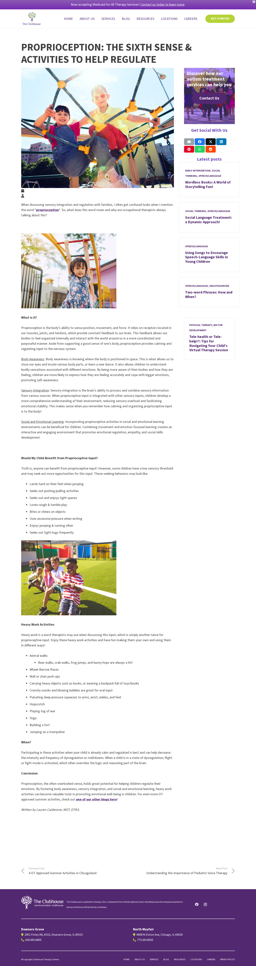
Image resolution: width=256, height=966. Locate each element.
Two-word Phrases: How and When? (208, 295)
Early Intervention (197, 171)
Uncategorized (219, 286)
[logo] (42, 902)
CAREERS (211, 959)
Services (154, 959)
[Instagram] (205, 904)
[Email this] (189, 141)
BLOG (166, 959)
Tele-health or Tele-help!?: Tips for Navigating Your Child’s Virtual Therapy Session (208, 343)
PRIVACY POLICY (227, 959)
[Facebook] (197, 904)
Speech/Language (209, 176)
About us (140, 959)
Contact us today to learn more (162, 4)
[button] (118, 19)
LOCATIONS (196, 959)
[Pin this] (189, 149)
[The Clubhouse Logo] (31, 18)
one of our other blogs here (96, 799)
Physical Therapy (200, 325)
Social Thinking (195, 211)
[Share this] (200, 141)
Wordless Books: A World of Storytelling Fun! (208, 184)
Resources (179, 959)
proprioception (47, 210)
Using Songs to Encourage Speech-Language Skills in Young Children (206, 257)
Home (126, 959)
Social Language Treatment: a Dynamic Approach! (208, 220)
